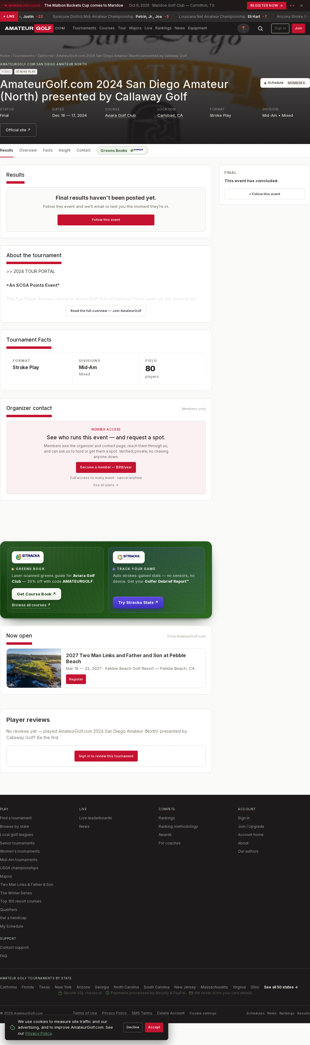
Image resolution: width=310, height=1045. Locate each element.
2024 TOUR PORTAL (34, 271)
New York (63, 987)
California (45, 56)
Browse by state (14, 826)
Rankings (163, 28)
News (180, 28)
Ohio (255, 987)
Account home (251, 834)
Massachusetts (214, 987)
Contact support (14, 947)
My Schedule (11, 926)
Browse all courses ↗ (31, 605)
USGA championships (19, 868)
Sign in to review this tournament (106, 756)
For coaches (170, 843)
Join (298, 28)
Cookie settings (203, 1013)
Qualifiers (8, 909)
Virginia (239, 987)
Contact (84, 150)
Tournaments (84, 28)
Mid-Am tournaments (19, 859)
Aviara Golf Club (120, 115)
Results (6, 150)
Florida (28, 987)
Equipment (197, 28)
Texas (44, 987)
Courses (107, 28)
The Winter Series (16, 893)
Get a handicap (13, 918)
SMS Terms (142, 1013)
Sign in (280, 28)
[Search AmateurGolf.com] (260, 28)
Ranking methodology (178, 826)
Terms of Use (85, 1013)
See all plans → (106, 485)
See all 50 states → (281, 987)
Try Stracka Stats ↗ (138, 602)
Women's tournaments (20, 851)
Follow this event (106, 220)
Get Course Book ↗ (36, 593)
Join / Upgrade (251, 826)
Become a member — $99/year (106, 467)
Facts (48, 150)
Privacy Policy (114, 1013)
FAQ (3, 956)
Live (148, 28)
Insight (65, 150)
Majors (135, 28)
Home (5, 56)
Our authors (248, 851)
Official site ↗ (18, 130)
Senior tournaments (17, 843)
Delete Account (171, 1013)
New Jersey (185, 987)
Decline (133, 1027)
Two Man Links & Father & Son (26, 884)
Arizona (83, 987)
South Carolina (157, 987)
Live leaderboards (95, 818)
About (243, 843)
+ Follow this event (264, 194)
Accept (154, 1027)
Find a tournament (16, 818)
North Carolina (126, 987)
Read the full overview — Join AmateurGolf (106, 311)
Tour (122, 28)
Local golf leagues (16, 834)
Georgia (102, 987)
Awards (165, 834)
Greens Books (114, 150)
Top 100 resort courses (20, 901)
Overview (28, 150)
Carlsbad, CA (170, 115)
